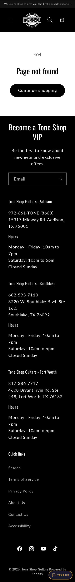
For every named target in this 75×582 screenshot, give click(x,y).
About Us (16, 502)
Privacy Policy (21, 491)
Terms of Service (23, 479)
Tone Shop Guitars (35, 569)
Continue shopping (37, 90)
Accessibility (19, 526)
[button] (11, 20)
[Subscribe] (60, 179)
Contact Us (18, 514)
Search (14, 467)
